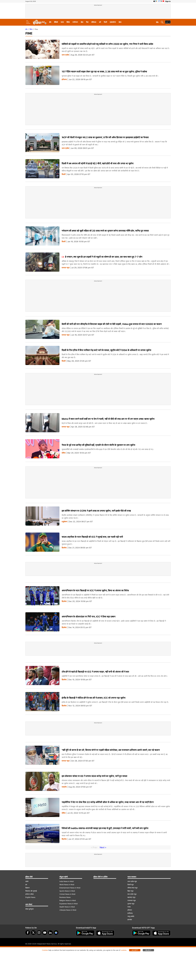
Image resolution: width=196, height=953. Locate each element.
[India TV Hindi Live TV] (168, 22)
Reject (148, 950)
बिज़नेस (64, 839)
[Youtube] (44, 932)
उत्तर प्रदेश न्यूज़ (132, 881)
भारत (62, 22)
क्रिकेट (64, 548)
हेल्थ (120, 22)
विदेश (68, 22)
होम (50, 22)
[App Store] (105, 933)
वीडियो (56, 22)
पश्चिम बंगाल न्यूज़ (132, 888)
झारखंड (129, 919)
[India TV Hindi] (39, 22)
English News (30, 897)
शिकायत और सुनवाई (31, 891)
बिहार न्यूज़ (130, 891)
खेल (82, 22)
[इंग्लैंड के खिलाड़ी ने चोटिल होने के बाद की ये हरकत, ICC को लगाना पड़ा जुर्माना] (42, 701)
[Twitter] (33, 932)
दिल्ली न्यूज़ (130, 885)
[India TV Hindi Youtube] (163, 1)
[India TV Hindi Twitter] (161, 1)
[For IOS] (161, 933)
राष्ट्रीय (64, 787)
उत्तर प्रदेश (65, 55)
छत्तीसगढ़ (130, 913)
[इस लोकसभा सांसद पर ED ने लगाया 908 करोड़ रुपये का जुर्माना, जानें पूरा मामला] (42, 781)
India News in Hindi (66, 881)
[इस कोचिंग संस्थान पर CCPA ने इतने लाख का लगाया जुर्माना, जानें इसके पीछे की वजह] (42, 516)
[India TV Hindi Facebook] (159, 1)
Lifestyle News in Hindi (67, 910)
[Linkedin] (50, 932)
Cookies (45, 950)
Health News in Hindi (67, 907)
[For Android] (141, 933)
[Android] (156, 1)
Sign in (168, 1)
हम (26, 885)
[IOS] (154, 1)
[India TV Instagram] (39, 932)
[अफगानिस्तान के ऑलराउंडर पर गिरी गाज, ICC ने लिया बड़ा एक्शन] (42, 621)
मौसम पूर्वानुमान (29, 909)
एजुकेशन (64, 522)
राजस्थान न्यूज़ (131, 900)
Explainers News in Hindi (68, 904)
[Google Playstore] (85, 933)
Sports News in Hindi (67, 891)
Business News (65, 897)
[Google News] (56, 932)
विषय (31, 29)
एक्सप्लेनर (113, 22)
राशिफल (93, 22)
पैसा (87, 22)
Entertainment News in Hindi (69, 888)
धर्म (100, 22)
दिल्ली (64, 174)
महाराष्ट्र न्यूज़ (131, 897)
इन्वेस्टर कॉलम (29, 894)
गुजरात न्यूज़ (130, 904)
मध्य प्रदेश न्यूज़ (131, 894)
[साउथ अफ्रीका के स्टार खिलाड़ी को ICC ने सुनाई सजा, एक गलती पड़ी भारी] (42, 542)
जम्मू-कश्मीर (130, 916)
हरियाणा (64, 79)
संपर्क (26, 881)
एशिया (64, 453)
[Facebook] (27, 932)
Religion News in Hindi (67, 900)
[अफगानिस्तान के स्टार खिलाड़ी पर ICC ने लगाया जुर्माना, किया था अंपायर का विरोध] (42, 595)
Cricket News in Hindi (67, 894)
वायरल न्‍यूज (65, 268)
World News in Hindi (66, 885)
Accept (135, 950)
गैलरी (105, 22)
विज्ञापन (27, 888)
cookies (123, 950)
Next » (103, 847)
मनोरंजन (75, 22)
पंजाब (129, 907)
